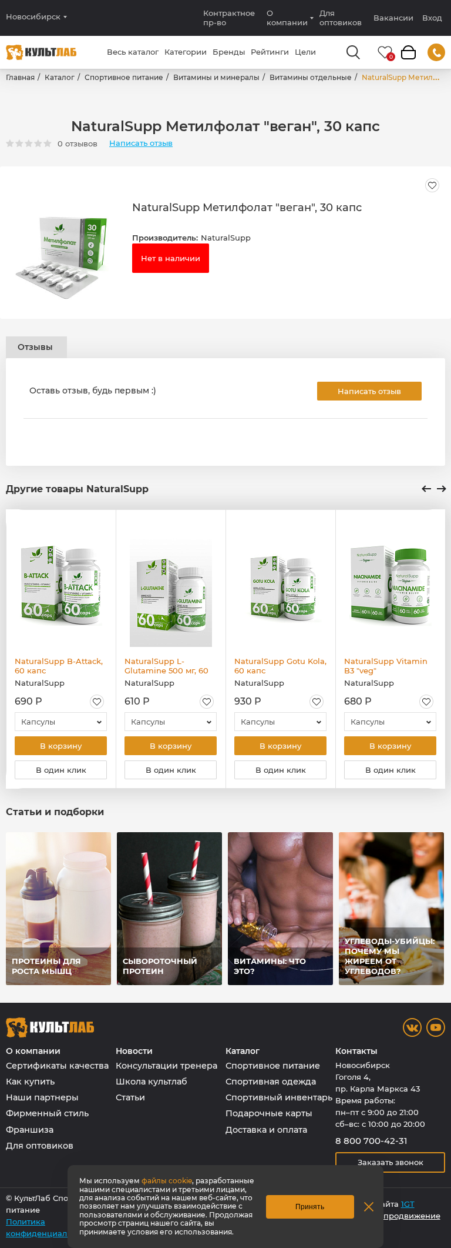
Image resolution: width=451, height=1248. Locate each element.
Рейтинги (270, 51)
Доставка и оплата (266, 1129)
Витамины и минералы (216, 77)
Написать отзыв (141, 143)
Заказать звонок (390, 1162)
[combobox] (61, 721)
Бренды (229, 51)
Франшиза (29, 1129)
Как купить (30, 1081)
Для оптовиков (340, 17)
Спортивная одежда (271, 1081)
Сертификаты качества (57, 1065)
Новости (134, 1051)
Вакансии (393, 17)
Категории (185, 51)
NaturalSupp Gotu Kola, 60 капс (280, 665)
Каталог (60, 77)
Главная (20, 77)
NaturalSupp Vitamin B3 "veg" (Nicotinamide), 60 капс (386, 665)
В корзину (61, 745)
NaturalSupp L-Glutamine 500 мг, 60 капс (166, 665)
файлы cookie (167, 1180)
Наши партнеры (42, 1097)
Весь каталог (133, 51)
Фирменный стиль (47, 1113)
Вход (432, 18)
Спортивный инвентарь (279, 1097)
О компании (287, 17)
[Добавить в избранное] (432, 185)
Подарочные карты (269, 1113)
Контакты (356, 1051)
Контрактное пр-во (229, 17)
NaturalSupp (226, 237)
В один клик (61, 770)
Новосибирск (33, 16)
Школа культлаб (151, 1081)
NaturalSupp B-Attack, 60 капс (59, 665)
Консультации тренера (166, 1065)
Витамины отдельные (311, 77)
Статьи (130, 1097)
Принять (309, 1207)
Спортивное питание (124, 77)
